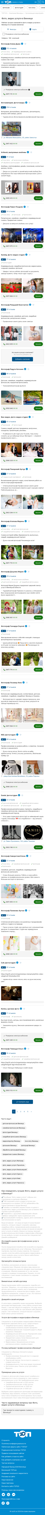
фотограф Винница (28, 1145)
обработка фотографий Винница (14, 1150)
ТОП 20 (4, 13)
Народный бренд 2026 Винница (14, 1467)
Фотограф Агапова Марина (12, 521)
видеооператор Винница (11, 1141)
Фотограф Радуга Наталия (12, 369)
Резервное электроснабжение (17, 34)
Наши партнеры (8, 1483)
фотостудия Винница (10, 1132)
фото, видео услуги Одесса (12, 1174)
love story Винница (31, 1141)
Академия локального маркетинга (15, 1473)
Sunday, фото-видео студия (13, 255)
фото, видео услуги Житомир (13, 1161)
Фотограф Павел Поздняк (12, 207)
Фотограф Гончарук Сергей (12, 626)
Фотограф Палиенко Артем (12, 911)
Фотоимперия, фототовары (12, 103)
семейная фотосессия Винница (14, 1128)
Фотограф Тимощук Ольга (12, 1049)
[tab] (22, 1411)
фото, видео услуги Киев (11, 1178)
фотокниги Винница (10, 1145)
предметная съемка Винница (13, 1154)
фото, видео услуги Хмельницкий (15, 1169)
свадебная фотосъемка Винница (14, 1137)
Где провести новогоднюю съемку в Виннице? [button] (18, 1411)
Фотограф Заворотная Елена (13, 856)
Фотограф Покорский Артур (13, 469)
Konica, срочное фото (10, 1009)
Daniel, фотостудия (9, 795)
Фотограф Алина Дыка (10, 44)
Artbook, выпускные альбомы (13, 152)
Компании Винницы (16, 13)
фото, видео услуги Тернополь (13, 1165)
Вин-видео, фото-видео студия (14, 417)
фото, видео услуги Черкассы (13, 1183)
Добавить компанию (22, 359)
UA (36, 2)
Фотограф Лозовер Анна (11, 683)
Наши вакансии (7, 1480)
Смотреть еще (23, 1102)
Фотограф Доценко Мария (12, 572)
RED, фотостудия (8, 735)
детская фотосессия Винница (13, 1123)
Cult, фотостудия (8, 963)
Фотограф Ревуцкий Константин (14, 305)
